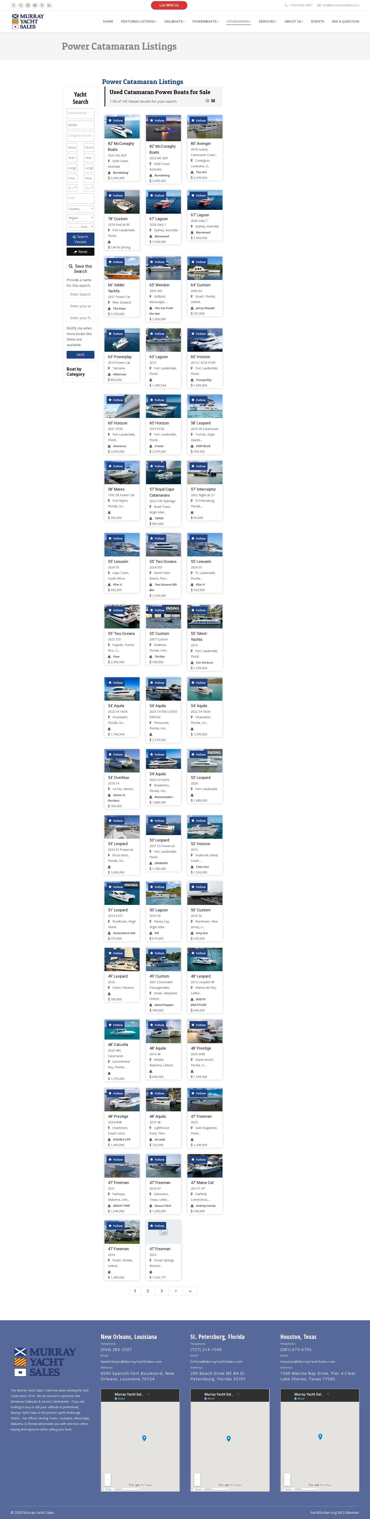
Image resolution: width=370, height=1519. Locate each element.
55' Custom (159, 633)
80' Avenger (201, 143)
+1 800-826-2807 (301, 5)
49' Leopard (118, 976)
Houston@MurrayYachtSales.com (307, 1361)
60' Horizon (200, 357)
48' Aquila (157, 1048)
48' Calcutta (118, 1044)
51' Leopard (118, 910)
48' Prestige (201, 1048)
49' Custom (159, 976)
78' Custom (118, 218)
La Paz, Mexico (123, 789)
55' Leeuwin (118, 561)
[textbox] (80, 113)
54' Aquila (116, 705)
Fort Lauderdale (205, 789)
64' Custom (200, 285)
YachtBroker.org (323, 1512)
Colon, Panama (123, 988)
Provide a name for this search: (79, 283)
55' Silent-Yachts (199, 636)
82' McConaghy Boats (121, 146)
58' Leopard (200, 423)
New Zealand (121, 302)
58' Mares (116, 489)
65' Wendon (159, 285)
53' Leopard (200, 777)
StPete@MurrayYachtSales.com (216, 1361)
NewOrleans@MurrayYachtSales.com (131, 1361)
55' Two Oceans (163, 561)
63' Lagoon (158, 357)
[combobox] (80, 113)
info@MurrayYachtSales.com (340, 5)
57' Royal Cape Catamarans (161, 492)
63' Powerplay (120, 357)
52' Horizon (200, 843)
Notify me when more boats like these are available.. (79, 336)
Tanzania (118, 368)
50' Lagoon (158, 910)
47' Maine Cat (202, 1182)
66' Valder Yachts (116, 288)
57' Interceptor (203, 489)
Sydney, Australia (165, 230)
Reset (82, 251)
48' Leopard (200, 976)
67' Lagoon (158, 218)
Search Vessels (81, 239)
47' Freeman (201, 1116)
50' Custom (200, 910)
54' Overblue (118, 777)
